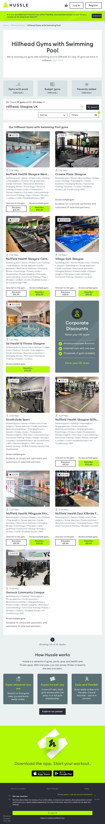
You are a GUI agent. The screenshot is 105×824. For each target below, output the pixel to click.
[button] (28, 171)
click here (57, 60)
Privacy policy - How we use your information (75, 794)
